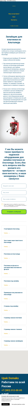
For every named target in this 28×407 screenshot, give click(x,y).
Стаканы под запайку (11, 306)
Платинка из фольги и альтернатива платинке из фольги (13, 267)
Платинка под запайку (11, 281)
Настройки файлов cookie (18, 404)
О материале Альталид (11, 229)
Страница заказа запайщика (13, 341)
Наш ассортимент (14, 14)
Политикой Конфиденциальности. (11, 206)
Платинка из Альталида (12, 254)
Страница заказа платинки (13, 318)
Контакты (14, 20)
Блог (14, 17)
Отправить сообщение (14, 211)
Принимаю (5, 404)
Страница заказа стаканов (13, 329)
